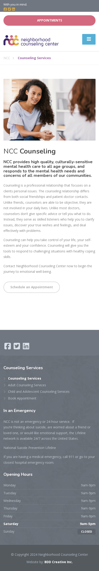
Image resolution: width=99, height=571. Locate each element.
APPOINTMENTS (49, 20)
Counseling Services (24, 378)
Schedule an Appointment (31, 287)
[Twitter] (10, 9)
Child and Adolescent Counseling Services (39, 391)
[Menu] (89, 39)
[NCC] (31, 40)
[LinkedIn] (13, 9)
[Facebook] (5, 9)
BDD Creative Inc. (58, 562)
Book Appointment (22, 398)
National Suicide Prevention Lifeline (29, 447)
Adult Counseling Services (27, 385)
